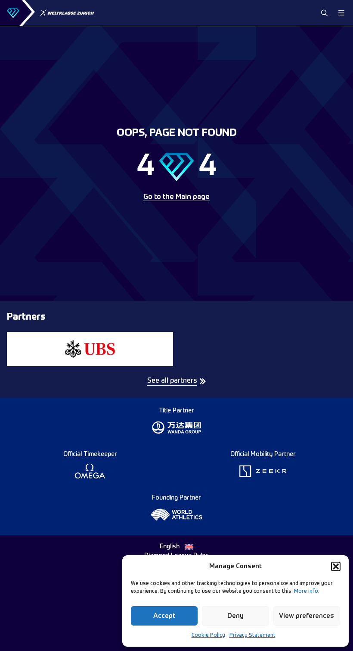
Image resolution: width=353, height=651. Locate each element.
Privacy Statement (252, 635)
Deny (235, 616)
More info (306, 591)
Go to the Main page (176, 197)
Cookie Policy (208, 635)
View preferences (306, 616)
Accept (164, 616)
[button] (335, 566)
